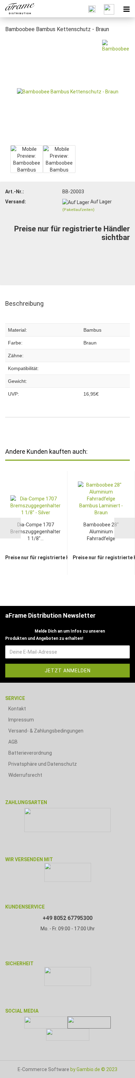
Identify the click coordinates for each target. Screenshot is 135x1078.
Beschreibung (24, 303)
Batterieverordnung (30, 753)
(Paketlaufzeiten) (78, 210)
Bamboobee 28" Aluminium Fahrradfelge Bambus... (101, 532)
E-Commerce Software (43, 1069)
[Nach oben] (116, 1067)
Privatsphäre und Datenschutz (42, 764)
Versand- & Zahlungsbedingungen (45, 731)
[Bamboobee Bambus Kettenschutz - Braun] (67, 91)
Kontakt (17, 708)
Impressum (21, 719)
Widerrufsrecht (25, 775)
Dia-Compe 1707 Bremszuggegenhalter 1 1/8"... (35, 531)
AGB (13, 742)
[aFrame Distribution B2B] (17, 8)
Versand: (15, 201)
